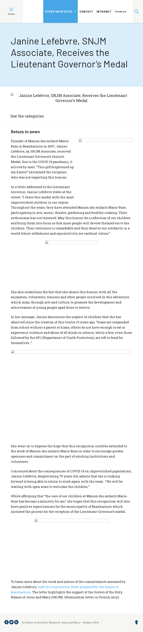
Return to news (25, 131)
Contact (86, 11)
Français (120, 11)
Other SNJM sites (59, 11)
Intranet (104, 11)
